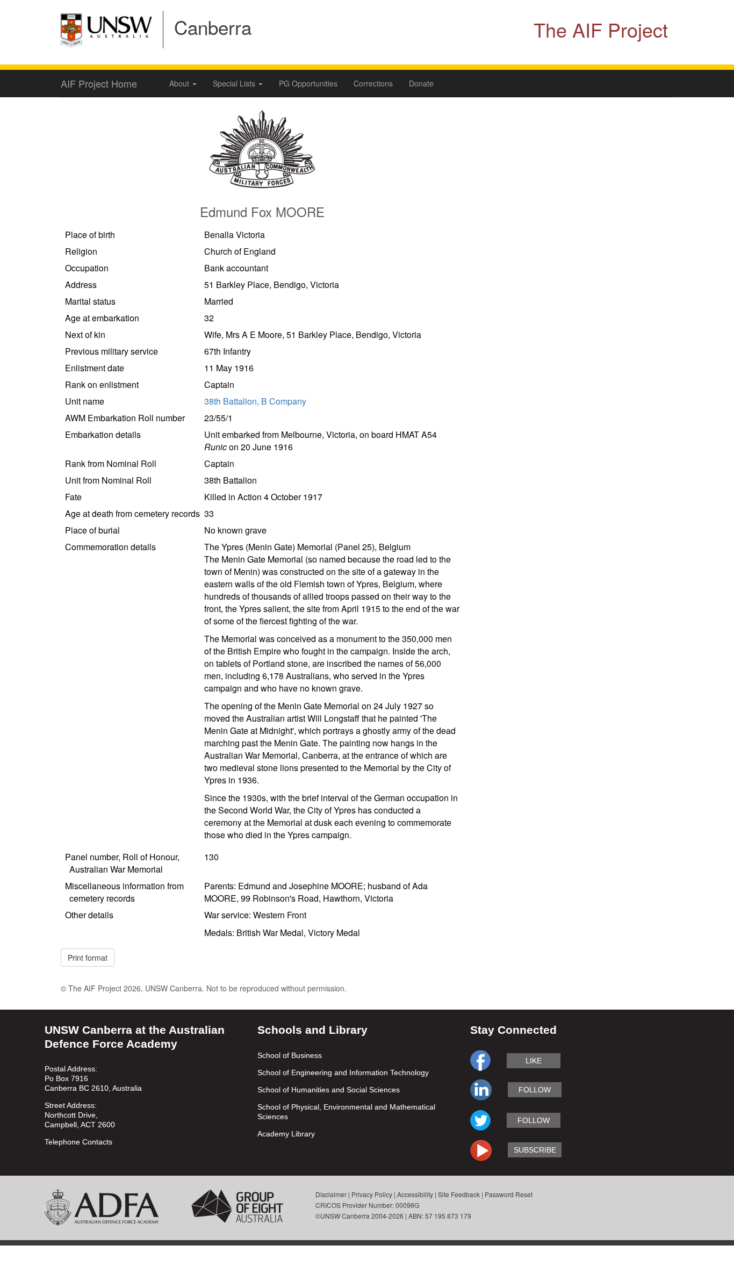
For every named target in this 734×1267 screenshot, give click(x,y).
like (534, 1060)
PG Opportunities (308, 83)
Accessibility (415, 1194)
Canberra (212, 26)
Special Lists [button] (235, 83)
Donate (421, 83)
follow (535, 1089)
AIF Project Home (99, 83)
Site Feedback (459, 1194)
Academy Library (286, 1133)
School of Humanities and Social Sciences (328, 1089)
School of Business (289, 1055)
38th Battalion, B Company (255, 401)
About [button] (180, 83)
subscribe (535, 1150)
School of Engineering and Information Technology (343, 1072)
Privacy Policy (371, 1194)
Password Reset (508, 1194)
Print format (87, 957)
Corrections (373, 83)
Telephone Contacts (78, 1142)
